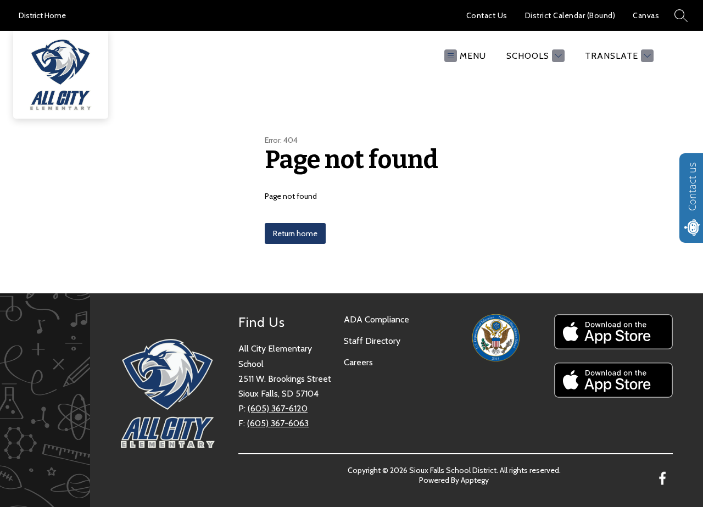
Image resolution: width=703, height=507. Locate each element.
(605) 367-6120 (278, 408)
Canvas (646, 15)
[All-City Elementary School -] (65, 55)
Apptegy (475, 480)
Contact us (692, 187)
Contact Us (486, 15)
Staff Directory (372, 341)
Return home (295, 233)
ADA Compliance (376, 319)
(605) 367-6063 (278, 423)
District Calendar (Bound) (570, 15)
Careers (358, 362)
